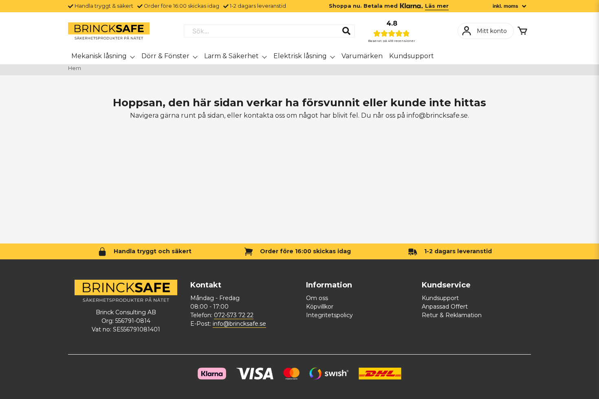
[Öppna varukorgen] (522, 31)
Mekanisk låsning (99, 56)
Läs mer (437, 6)
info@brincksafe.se (239, 323)
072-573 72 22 (233, 315)
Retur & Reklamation (452, 315)
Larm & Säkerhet (231, 56)
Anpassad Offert (445, 306)
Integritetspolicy (329, 315)
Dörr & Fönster (165, 56)
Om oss (317, 298)
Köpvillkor (319, 306)
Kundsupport (411, 56)
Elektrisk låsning (300, 56)
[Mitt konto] (486, 31)
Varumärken (362, 56)
